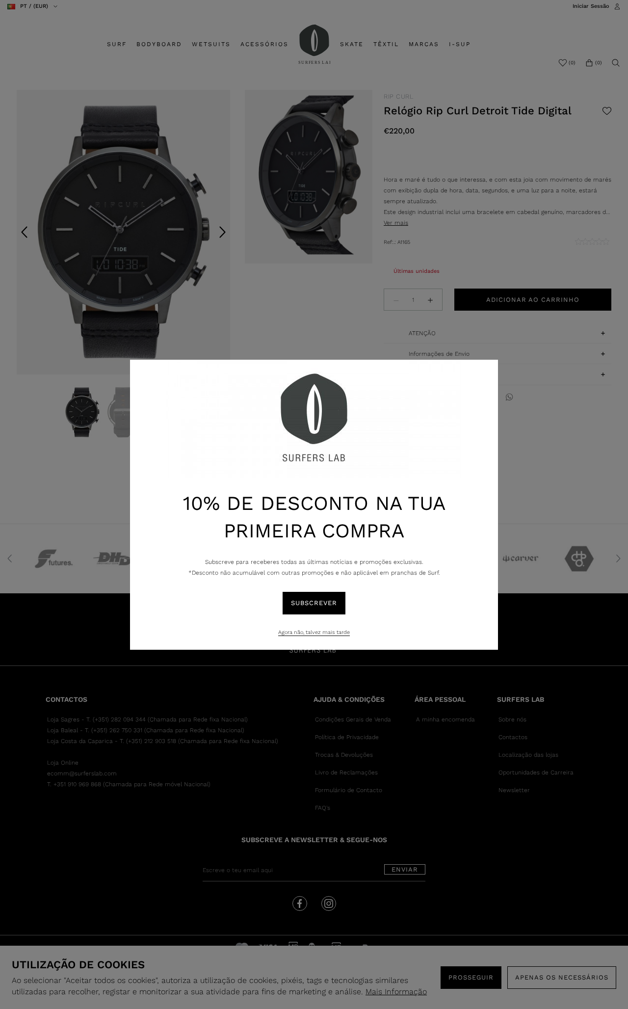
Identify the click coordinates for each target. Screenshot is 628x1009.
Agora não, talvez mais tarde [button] (314, 632)
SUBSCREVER (314, 603)
